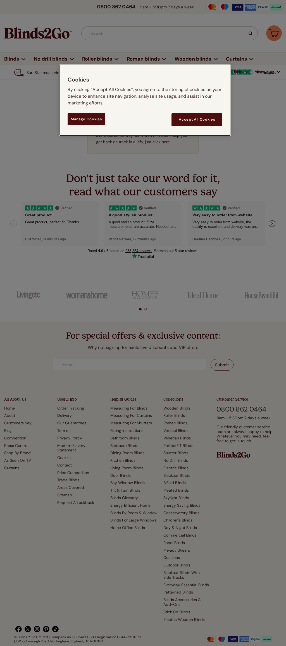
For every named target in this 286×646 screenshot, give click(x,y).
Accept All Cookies (197, 119)
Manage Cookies (86, 119)
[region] (145, 100)
